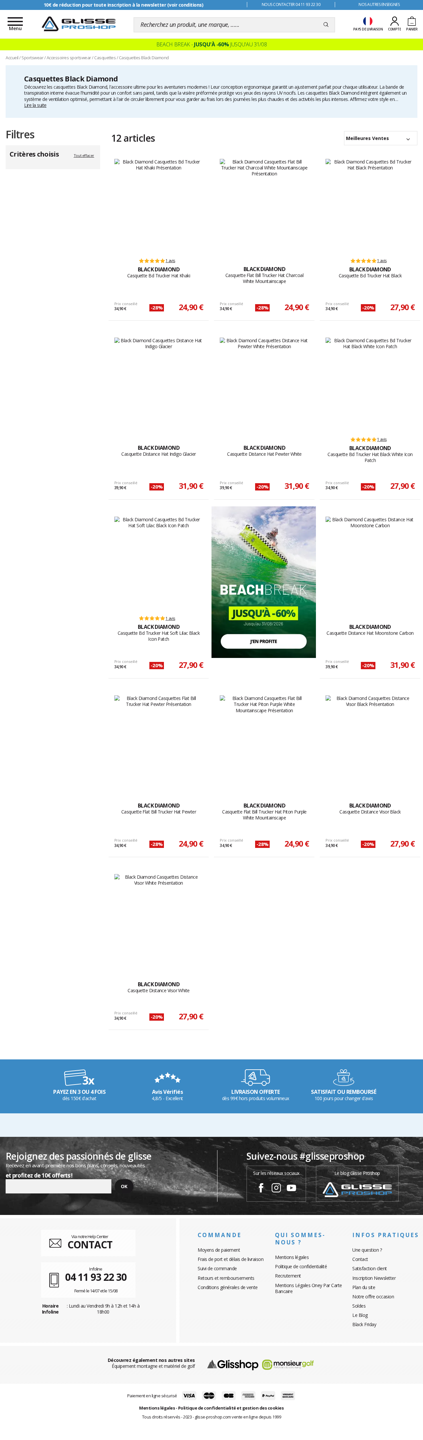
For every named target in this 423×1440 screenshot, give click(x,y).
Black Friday (364, 1324)
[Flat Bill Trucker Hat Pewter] (158, 741)
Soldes (358, 1306)
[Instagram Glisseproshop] (276, 1189)
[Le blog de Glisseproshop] (357, 1189)
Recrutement (288, 1276)
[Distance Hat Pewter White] (264, 384)
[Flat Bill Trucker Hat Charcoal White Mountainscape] (264, 205)
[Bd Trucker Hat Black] (370, 205)
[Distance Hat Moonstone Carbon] (370, 563)
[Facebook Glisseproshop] (261, 1189)
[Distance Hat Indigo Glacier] (158, 384)
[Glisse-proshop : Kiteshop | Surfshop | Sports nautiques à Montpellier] (79, 24)
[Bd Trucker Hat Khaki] (158, 205)
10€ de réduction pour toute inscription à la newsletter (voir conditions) (124, 5)
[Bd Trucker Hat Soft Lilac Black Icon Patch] (158, 563)
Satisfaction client (369, 1268)
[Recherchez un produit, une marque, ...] (326, 25)
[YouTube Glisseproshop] (291, 1189)
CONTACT (89, 1244)
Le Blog (360, 1315)
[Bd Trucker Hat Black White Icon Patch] (370, 384)
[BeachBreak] (264, 581)
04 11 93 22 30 (96, 1277)
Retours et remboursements (226, 1278)
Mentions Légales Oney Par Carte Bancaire (308, 1288)
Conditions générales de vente (228, 1287)
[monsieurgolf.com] (288, 1364)
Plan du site (363, 1287)
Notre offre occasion (373, 1296)
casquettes (64, 87)
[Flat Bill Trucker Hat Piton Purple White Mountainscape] (264, 741)
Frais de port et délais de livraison (230, 1259)
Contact (360, 1259)
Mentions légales (292, 1257)
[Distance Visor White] (158, 920)
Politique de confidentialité (301, 1266)
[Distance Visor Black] (370, 741)
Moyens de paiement (219, 1250)
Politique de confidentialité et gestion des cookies (231, 1408)
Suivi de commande (217, 1268)
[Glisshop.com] (232, 1364)
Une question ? (367, 1250)
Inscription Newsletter (374, 1278)
